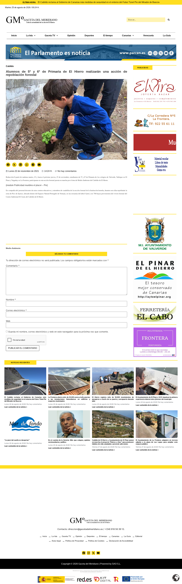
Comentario (12, 266)
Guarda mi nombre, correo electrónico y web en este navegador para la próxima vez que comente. (58, 332)
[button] (8, 164)
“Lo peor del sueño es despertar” (17, 440)
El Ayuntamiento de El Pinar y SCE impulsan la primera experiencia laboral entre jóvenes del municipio (157, 398)
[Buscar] (168, 19)
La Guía (167, 35)
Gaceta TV (50, 35)
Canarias (126, 35)
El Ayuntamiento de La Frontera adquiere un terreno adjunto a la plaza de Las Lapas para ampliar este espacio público (157, 442)
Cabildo (10, 66)
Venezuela (148, 35)
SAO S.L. (116, 564)
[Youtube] (98, 553)
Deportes (89, 35)
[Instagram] (88, 553)
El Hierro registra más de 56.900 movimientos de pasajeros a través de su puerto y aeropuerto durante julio (113, 399)
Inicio (14, 35)
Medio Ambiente (13, 248)
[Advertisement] (66, 222)
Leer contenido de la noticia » (15, 407)
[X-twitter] (93, 553)
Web (8, 321)
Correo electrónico (16, 310)
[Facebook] (84, 553)
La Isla (29, 35)
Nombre (11, 299)
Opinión (71, 35)
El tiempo (108, 35)
